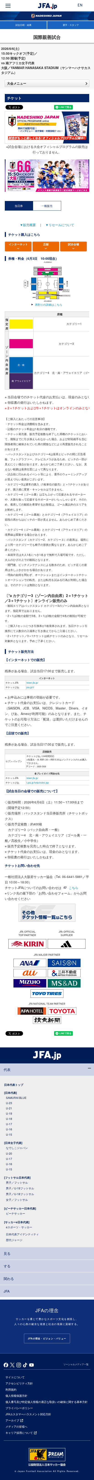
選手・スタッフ (71, 25)
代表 (7, 1069)
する (7, 1265)
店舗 (46, 244)
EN (80, 5)
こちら (73, 887)
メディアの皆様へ (16, 1426)
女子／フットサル (17, 1200)
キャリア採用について (19, 1433)
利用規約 (10, 1389)
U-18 (9, 1119)
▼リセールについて (59, 224)
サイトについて (15, 1377)
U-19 (9, 1113)
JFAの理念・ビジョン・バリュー (47, 1338)
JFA (7, 1291)
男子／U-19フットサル (20, 1188)
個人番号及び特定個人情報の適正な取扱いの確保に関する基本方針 (46, 1402)
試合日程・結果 (23, 25)
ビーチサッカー (15, 1213)
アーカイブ (12, 1420)
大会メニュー (16, 83)
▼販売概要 (28, 224)
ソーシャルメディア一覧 (76, 1364)
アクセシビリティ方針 (19, 1383)
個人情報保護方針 (16, 1395)
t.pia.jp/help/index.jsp (37, 782)
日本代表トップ (13, 1085)
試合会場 (73, 244)
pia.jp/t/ (30, 687)
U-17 (9, 1124)
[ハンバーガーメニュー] (8, 5)
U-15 (9, 1134)
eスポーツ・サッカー (19, 1227)
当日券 (19, 206)
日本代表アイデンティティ (22, 1234)
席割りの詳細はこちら (48, 304)
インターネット (18, 244)
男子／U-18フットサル (20, 1194)
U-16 (9, 1129)
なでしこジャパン (17, 1148)
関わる (9, 1278)
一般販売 (47, 206)
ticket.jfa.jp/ (32, 682)
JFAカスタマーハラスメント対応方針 (28, 1414)
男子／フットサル (17, 1182)
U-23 (9, 1103)
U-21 (9, 1108)
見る (7, 1253)
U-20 (9, 1153)
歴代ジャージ (14, 1240)
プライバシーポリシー (19, 1408)
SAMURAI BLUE (16, 1098)
